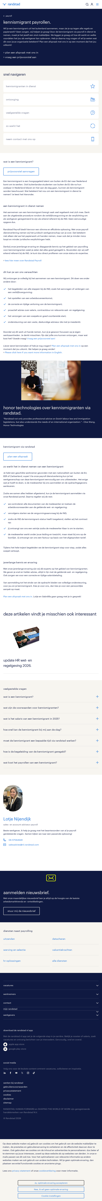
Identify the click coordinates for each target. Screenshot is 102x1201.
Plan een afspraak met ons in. (18, 596)
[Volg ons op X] (23, 1073)
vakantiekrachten (62, 949)
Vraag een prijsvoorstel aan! (41, 338)
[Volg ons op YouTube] (17, 1073)
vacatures (8, 985)
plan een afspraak (18, 456)
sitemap (7, 1102)
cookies (7, 1094)
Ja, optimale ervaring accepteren (51, 1183)
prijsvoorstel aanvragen (21, 171)
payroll (9, 16)
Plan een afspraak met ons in (66, 345)
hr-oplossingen (12, 960)
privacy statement (21, 1170)
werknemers (9, 994)
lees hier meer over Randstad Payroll (23, 260)
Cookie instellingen (51, 1196)
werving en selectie (14, 949)
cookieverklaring (47, 1170)
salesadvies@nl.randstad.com (24, 844)
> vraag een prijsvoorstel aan (19, 57)
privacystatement (12, 1090)
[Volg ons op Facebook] (11, 1073)
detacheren (58, 938)
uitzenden (9, 938)
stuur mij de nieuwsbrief (21, 910)
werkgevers (9, 1015)
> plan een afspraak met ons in (20, 52)
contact (7, 1002)
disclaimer (8, 1098)
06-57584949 (16, 840)
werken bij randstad (13, 1082)
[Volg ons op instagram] (29, 1073)
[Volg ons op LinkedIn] (5, 1073)
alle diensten (59, 960)
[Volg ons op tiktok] (35, 1073)
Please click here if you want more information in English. (33, 352)
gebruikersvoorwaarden (15, 1086)
